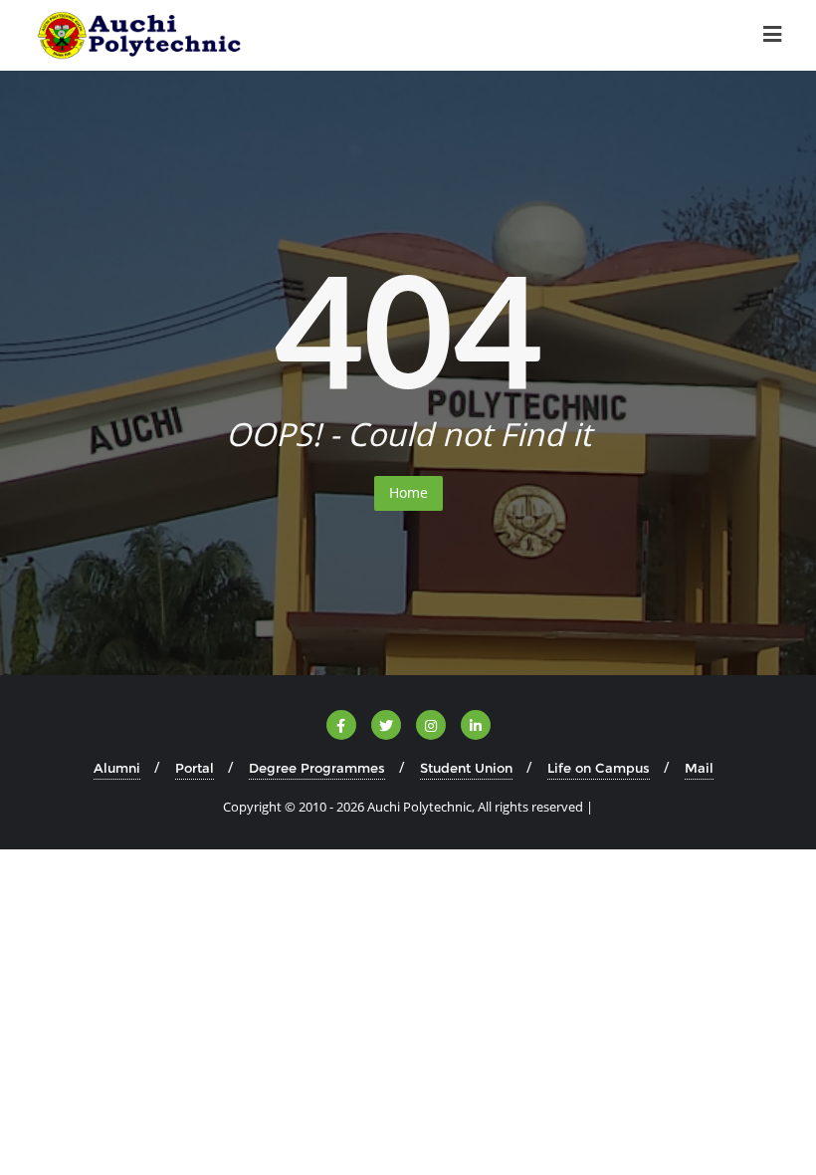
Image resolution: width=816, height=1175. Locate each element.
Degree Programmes (317, 768)
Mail (699, 768)
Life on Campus (598, 768)
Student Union (466, 768)
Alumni (117, 768)
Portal (194, 768)
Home (408, 492)
